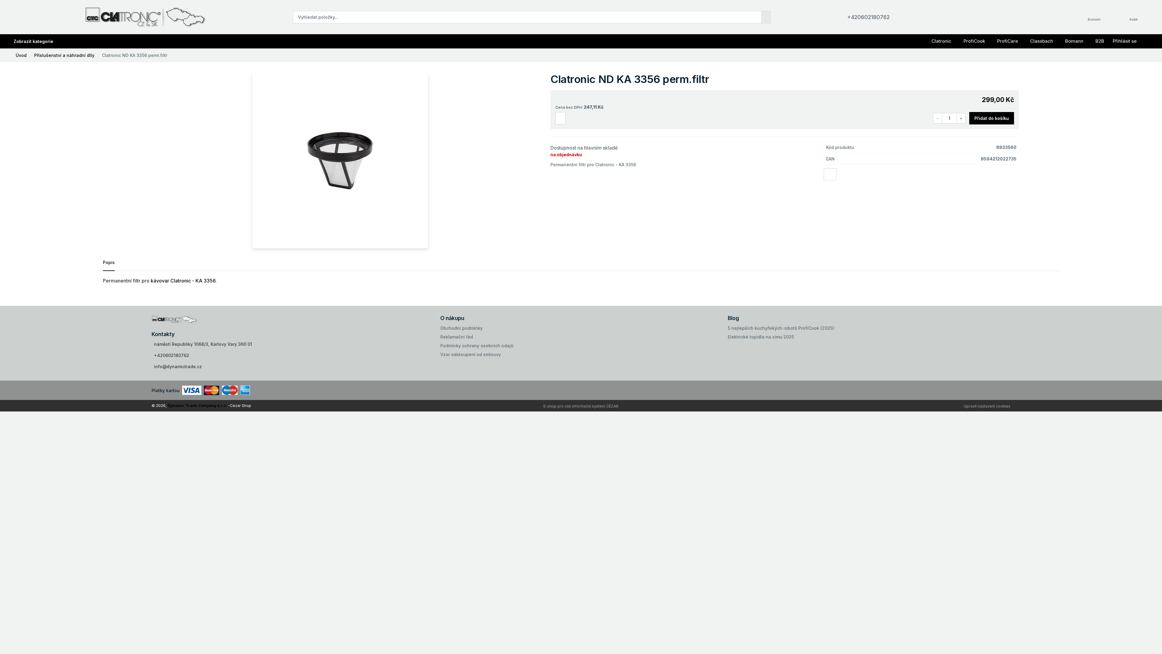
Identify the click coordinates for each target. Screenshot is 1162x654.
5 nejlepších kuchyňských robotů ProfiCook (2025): (781, 328)
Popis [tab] (109, 262)
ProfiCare (1007, 41)
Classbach (1041, 41)
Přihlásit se (1125, 41)
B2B (1099, 41)
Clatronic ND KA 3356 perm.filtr (134, 55)
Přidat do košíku (991, 118)
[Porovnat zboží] (560, 118)
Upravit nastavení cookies (987, 406)
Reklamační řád (456, 336)
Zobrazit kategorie (33, 41)
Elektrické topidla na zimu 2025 (761, 336)
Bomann (1074, 41)
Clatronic (941, 41)
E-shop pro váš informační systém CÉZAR (581, 406)
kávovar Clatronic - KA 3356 (183, 281)
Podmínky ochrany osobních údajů (476, 345)
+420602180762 (868, 17)
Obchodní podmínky (461, 328)
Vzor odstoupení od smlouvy (470, 354)
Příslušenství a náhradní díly (64, 55)
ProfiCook (974, 41)
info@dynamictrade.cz (178, 366)
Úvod (21, 55)
